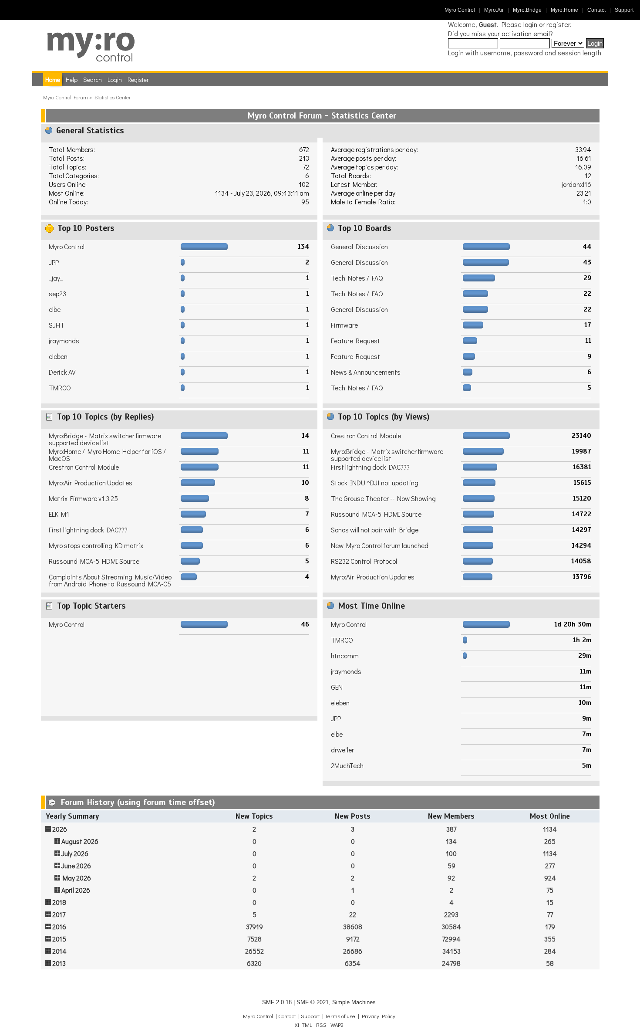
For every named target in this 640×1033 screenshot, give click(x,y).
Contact (596, 10)
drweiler (342, 749)
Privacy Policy (378, 1016)
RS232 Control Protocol (364, 561)
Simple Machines (354, 1002)
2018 (59, 902)
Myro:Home (564, 10)
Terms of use (340, 1016)
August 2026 (79, 841)
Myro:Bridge (527, 10)
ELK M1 (59, 514)
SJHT (56, 325)
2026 (59, 829)
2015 (59, 939)
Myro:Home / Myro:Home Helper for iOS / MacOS (107, 455)
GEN (337, 687)
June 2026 (76, 865)
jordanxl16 (576, 184)
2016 (59, 926)
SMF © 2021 (312, 1002)
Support (624, 10)
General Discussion (359, 246)
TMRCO (60, 387)
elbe (55, 309)
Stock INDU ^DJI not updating (374, 482)
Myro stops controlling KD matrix (96, 545)
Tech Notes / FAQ (357, 278)
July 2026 (74, 853)
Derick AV (62, 372)
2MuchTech (347, 765)
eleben (58, 356)
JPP (54, 262)
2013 (59, 963)
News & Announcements (366, 372)
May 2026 (77, 878)
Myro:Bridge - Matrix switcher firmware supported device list (105, 439)
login (530, 24)
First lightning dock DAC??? (88, 529)
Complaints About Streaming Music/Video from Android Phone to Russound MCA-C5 (110, 580)
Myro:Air (494, 10)
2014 (59, 951)
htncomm (345, 655)
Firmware (344, 325)
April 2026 (75, 890)
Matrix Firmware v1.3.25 (83, 498)
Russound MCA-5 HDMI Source (94, 561)
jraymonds (64, 340)
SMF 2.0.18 (277, 1002)
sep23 (57, 293)
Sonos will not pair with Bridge (374, 529)
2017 (58, 914)
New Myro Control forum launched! (380, 545)
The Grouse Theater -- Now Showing (383, 498)
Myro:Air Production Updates (90, 482)
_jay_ (56, 278)
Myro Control (460, 10)
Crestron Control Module (84, 467)
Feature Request (355, 340)
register (558, 24)
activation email (526, 33)
